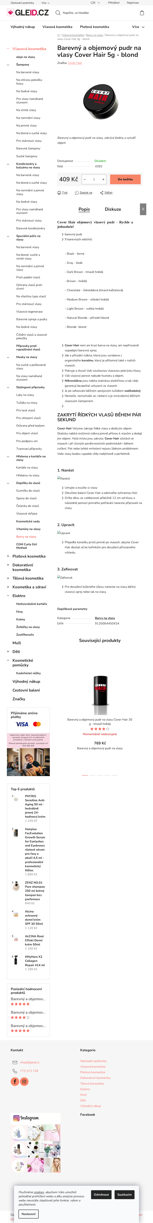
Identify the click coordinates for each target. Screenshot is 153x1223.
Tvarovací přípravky (29, 449)
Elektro (19, 595)
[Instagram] (24, 1081)
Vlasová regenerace (29, 312)
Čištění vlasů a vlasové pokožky (31, 336)
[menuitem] (23, 26)
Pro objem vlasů (27, 433)
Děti (16, 651)
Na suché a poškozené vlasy (31, 367)
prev (60, 718)
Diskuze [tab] (113, 209)
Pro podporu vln (27, 441)
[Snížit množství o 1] (85, 179)
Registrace (133, 2)
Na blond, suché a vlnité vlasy (28, 256)
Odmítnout (101, 1195)
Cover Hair (75, 63)
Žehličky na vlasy (28, 627)
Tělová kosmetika (28, 578)
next (140, 718)
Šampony (22, 65)
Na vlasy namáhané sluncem (29, 378)
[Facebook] (15, 1081)
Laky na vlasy (25, 395)
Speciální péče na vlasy (28, 238)
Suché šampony (26, 156)
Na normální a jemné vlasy (30, 192)
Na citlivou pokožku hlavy (29, 82)
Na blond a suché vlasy (31, 133)
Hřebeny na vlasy (27, 475)
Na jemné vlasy (26, 126)
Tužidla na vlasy (26, 403)
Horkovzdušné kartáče (31, 604)
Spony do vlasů (26, 498)
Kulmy (20, 619)
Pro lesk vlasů (25, 410)
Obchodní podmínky (22, 3)
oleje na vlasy (25, 57)
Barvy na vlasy (26, 537)
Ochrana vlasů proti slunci (29, 287)
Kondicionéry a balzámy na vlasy (28, 166)
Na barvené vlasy (27, 72)
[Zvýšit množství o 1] (103, 179)
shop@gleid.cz (29, 1062)
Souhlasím (124, 1195)
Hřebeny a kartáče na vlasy (31, 458)
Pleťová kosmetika (29, 556)
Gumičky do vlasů (28, 491)
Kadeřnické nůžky (28, 673)
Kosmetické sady (28, 521)
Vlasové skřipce (26, 514)
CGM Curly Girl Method (26, 546)
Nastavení (28, 1214)
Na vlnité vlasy (26, 110)
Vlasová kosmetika (29, 48)
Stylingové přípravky (30, 387)
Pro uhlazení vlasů (28, 418)
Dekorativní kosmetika (23, 567)
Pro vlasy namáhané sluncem (29, 101)
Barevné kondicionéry (30, 228)
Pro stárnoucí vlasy (29, 141)
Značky (19, 699)
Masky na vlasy (26, 357)
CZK (93, 2)
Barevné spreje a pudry (31, 319)
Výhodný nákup (26, 681)
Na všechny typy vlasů (31, 296)
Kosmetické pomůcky (23, 663)
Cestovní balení (26, 690)
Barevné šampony (28, 148)
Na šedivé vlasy (26, 91)
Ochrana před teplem (30, 426)
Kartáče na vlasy (27, 468)
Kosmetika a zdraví (29, 587)
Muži (17, 642)
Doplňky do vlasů (28, 483)
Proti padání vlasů (28, 277)
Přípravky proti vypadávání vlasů (28, 348)
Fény (19, 612)
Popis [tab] (84, 209)
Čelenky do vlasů (27, 506)
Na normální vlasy (28, 118)
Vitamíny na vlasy (28, 529)
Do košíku (125, 179)
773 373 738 (29, 1071)
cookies (39, 1192)
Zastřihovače (25, 635)
